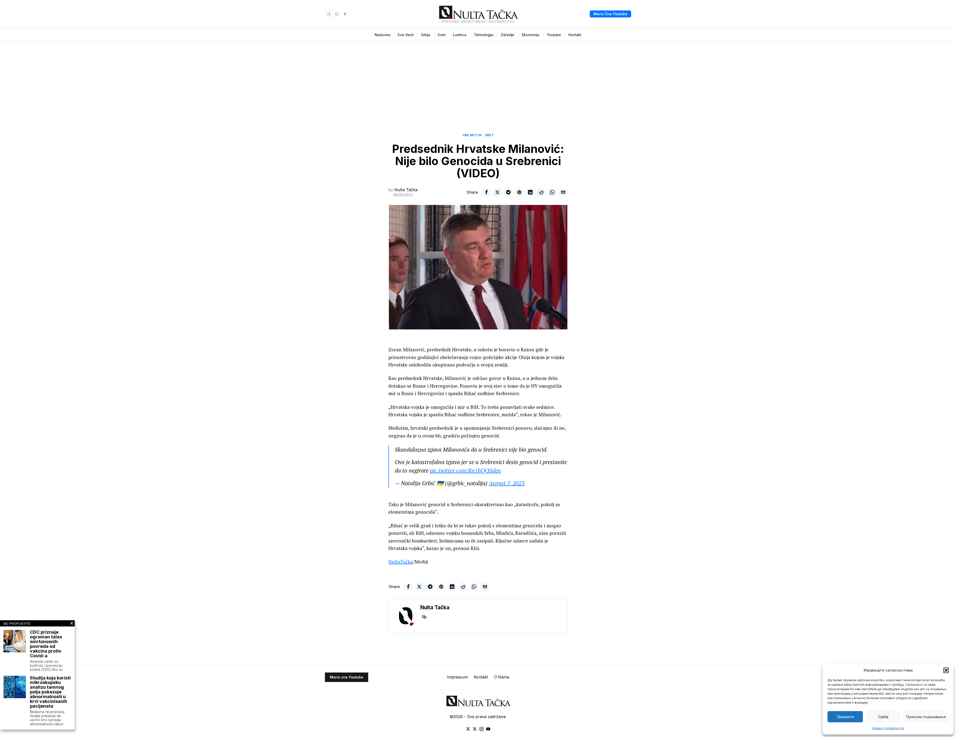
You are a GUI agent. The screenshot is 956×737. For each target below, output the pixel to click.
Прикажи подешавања (926, 716)
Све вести (472, 135)
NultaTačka (400, 561)
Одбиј (883, 716)
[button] (946, 670)
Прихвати (845, 716)
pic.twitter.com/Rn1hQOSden (465, 470)
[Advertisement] (478, 79)
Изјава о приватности (888, 728)
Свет (489, 135)
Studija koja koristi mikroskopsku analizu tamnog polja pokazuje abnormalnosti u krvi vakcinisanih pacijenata (50, 692)
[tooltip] (486, 192)
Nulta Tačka (406, 189)
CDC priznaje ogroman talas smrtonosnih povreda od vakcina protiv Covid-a (46, 644)
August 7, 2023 (507, 483)
